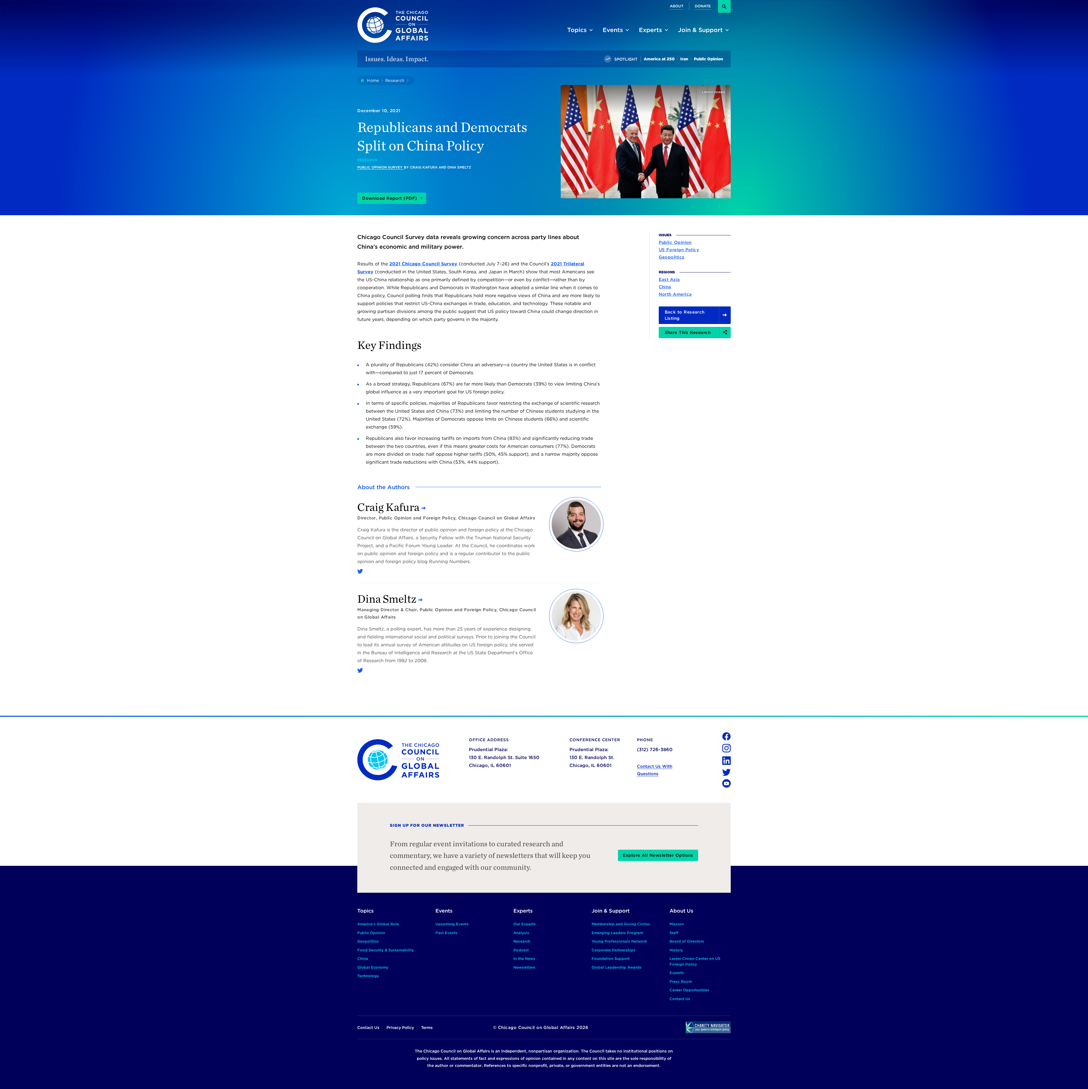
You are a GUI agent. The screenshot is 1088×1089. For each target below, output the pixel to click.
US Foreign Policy (679, 249)
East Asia (669, 279)
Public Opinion (675, 242)
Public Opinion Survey (380, 167)
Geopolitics (672, 256)
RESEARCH (367, 160)
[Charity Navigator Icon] (708, 1027)
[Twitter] (360, 571)
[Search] (724, 6)
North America (675, 294)
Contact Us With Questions (654, 770)
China (665, 286)
